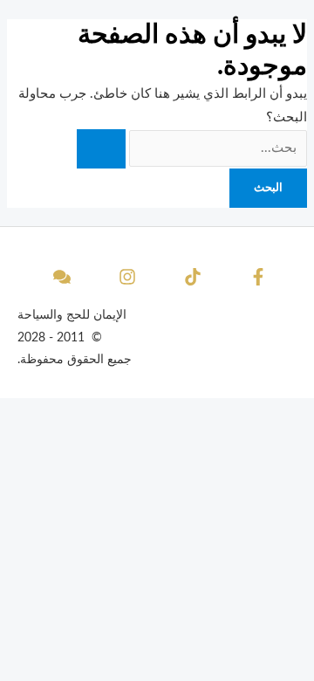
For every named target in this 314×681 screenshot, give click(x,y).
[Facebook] (255, 277)
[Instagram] (125, 277)
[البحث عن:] (192, 148)
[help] (59, 277)
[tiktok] (190, 277)
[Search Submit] (101, 149)
